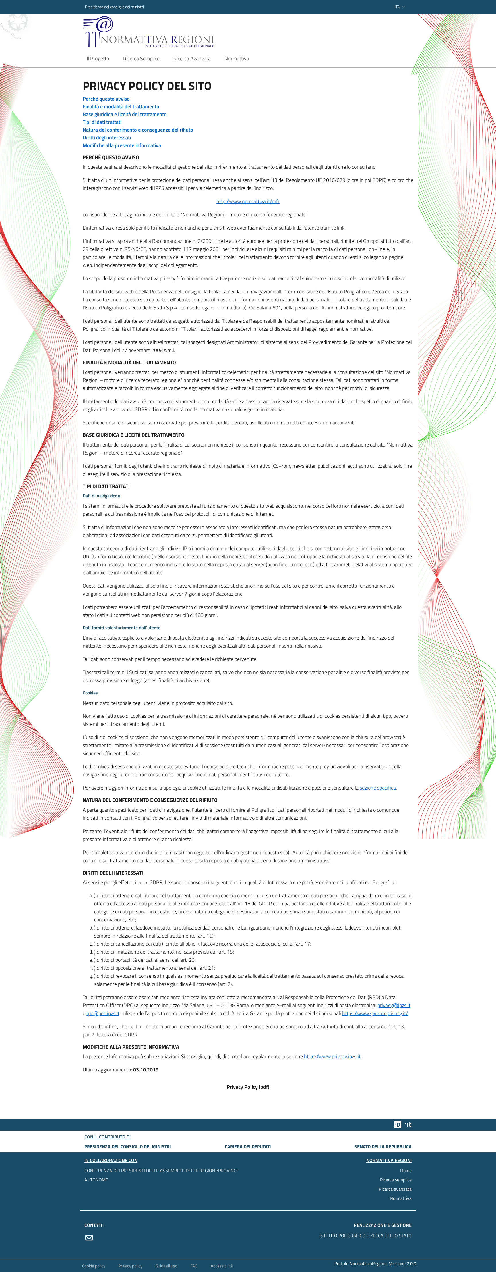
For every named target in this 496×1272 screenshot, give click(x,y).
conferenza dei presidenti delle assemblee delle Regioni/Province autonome (161, 1175)
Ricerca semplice (396, 1179)
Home (406, 1170)
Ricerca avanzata (395, 1189)
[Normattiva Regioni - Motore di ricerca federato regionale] (164, 32)
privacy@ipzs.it (393, 1005)
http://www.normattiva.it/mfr (248, 201)
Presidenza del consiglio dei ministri (114, 7)
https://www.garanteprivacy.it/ (375, 1013)
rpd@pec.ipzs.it (102, 1013)
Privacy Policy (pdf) (248, 1087)
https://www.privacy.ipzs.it (332, 1056)
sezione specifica (378, 788)
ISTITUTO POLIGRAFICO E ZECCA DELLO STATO (365, 1235)
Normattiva (401, 1198)
